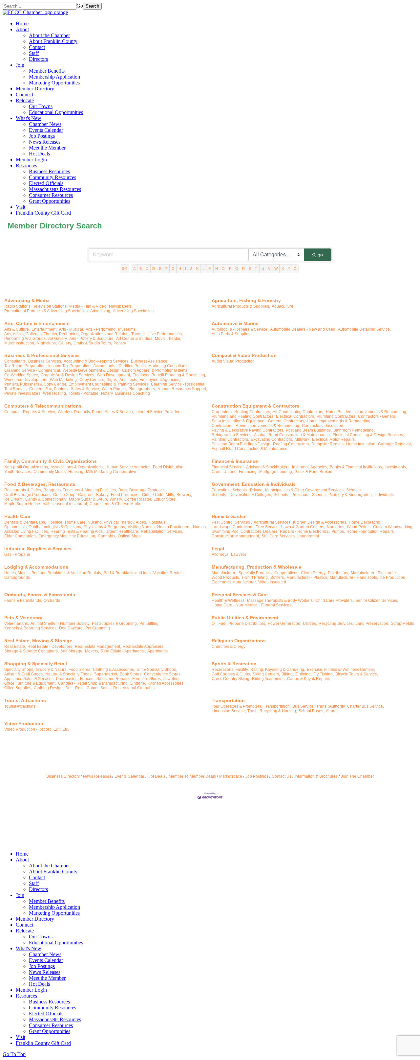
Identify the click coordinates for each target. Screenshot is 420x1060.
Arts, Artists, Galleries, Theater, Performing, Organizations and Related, (67, 334)
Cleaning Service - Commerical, (32, 370)
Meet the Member (47, 148)
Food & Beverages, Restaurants (39, 484)
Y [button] (289, 269)
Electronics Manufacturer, (234, 582)
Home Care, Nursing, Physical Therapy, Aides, (106, 522)
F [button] (166, 269)
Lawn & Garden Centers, (303, 527)
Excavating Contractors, (272, 439)
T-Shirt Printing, (255, 577)
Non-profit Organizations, (26, 467)
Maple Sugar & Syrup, (88, 499)
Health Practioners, (174, 527)
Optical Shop (129, 536)
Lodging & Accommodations (36, 567)
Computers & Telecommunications (42, 406)
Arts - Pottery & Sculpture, (92, 338)
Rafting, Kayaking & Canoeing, (277, 669)
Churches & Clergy (228, 646)
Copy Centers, (92, 379)
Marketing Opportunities (54, 82)
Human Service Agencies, (128, 467)
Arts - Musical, (71, 329)
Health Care (17, 516)
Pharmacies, (67, 678)
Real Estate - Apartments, (123, 651)
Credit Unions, (224, 471)
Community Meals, (50, 471)
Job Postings (42, 136)
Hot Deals (39, 153)
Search (92, 6)
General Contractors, (286, 421)
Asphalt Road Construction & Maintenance (249, 448)
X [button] (283, 269)
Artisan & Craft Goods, (24, 674)
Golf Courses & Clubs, (231, 674)
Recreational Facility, (230, 669)
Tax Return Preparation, (25, 366)
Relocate (25, 100)
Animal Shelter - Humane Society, (60, 623)
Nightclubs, (47, 343)
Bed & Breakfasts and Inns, (128, 573)
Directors (38, 59)
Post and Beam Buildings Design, (241, 444)
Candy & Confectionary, (46, 499)
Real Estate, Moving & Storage (38, 640)
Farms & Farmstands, (23, 600)
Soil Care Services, (279, 536)
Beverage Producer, (147, 490)
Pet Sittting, (149, 623)
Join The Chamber (357, 776)
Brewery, (184, 494)
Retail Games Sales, (93, 688)
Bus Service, (303, 706)
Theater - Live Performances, (157, 334)
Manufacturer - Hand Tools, (354, 577)
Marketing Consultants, (168, 366)
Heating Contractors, (252, 412)
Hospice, (55, 522)
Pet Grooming (97, 628)
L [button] (203, 269)
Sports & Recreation (234, 663)
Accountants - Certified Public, (120, 366)
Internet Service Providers (158, 412)
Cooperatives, (286, 573)
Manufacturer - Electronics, (374, 573)
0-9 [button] (124, 269)
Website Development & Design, (91, 370)
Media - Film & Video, (88, 306)
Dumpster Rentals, (328, 444)
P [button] (230, 269)
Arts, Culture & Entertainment (37, 323)
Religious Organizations (239, 640)
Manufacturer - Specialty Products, (242, 573)
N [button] (216, 269)
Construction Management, (236, 536)
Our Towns (40, 106)
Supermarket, (106, 674)
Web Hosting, (55, 393)
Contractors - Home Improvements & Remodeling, (256, 425)
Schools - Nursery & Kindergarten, (342, 494)
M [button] (209, 269)
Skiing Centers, (266, 674)
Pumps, (338, 531)
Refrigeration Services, (232, 435)
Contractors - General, (377, 416)
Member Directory (35, 88)
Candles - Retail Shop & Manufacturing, (93, 683)
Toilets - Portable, (84, 393)
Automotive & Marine (235, 323)
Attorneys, (220, 554)
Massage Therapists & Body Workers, (280, 600)
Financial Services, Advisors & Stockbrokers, (251, 467)
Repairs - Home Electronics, (305, 531)
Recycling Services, (336, 623)
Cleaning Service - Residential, (178, 384)
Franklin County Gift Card (43, 213)
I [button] (185, 269)
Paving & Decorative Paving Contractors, (248, 430)
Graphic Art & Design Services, (68, 375)
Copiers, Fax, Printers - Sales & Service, (64, 389)
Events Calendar (46, 130)
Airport (332, 711)
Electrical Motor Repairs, (334, 439)
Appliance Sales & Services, (29, 678)
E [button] (160, 269)
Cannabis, (107, 536)
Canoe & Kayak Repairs (308, 678)
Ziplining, (303, 674)
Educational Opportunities (56, 112)
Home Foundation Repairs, (370, 531)
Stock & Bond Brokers (314, 471)
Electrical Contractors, (295, 416)
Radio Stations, (18, 306)
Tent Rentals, (16, 389)
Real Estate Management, (98, 646)
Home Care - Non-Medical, (236, 605)
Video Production (23, 723)
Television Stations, (50, 306)
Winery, (116, 499)
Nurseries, (336, 527)
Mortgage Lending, (276, 471)
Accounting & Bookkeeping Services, (96, 361)
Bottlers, (277, 577)
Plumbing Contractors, (336, 416)
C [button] (147, 269)
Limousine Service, (229, 711)
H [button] (179, 269)
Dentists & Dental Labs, (25, 522)
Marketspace (230, 776)
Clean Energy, (313, 573)
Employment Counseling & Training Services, (109, 384)
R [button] (243, 269)
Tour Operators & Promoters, (237, 706)
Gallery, (65, 343)
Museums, (127, 329)
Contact (37, 47)
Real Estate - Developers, (50, 646)
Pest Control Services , (232, 522)
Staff (34, 53)
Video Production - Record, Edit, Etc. (36, 729)
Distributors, (338, 573)
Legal (218, 548)
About (22, 29)
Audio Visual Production (233, 361)
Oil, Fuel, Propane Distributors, (239, 623)
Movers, (92, 651)
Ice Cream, (14, 499)
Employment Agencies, (159, 379)
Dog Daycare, (71, 628)
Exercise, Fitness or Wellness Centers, (341, 669)
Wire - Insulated (272, 582)
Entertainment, (44, 329)
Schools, (354, 490)
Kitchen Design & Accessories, (320, 522)
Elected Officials (46, 183)
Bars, (123, 490)
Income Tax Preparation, (70, 366)
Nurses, (200, 527)
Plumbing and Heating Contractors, (243, 416)
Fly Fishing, (323, 674)
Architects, (128, 379)
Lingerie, (138, 683)
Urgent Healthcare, (122, 531)
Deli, (69, 688)
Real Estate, (15, 646)
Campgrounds (17, 577)
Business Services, (45, 361)
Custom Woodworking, (393, 527)
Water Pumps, (114, 389)
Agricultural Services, (272, 522)
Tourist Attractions (25, 700)
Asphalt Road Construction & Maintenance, (292, 435)
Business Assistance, (149, 361)
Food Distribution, (168, 467)
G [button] (173, 269)
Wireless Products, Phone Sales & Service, (96, 412)
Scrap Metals (402, 623)
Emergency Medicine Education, (67, 536)
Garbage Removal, (395, 444)
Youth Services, (18, 471)
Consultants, (15, 361)
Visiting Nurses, (142, 527)
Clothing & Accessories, (114, 669)
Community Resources (52, 177)
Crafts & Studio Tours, (93, 343)
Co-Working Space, (21, 375)
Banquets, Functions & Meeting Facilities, (80, 490)
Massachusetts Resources (55, 189)
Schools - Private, (247, 490)
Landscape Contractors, (233, 527)
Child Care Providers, (334, 600)
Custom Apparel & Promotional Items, (155, 370)
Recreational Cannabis (134, 688)
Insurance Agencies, (310, 467)
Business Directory (63, 776)
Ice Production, (393, 577)
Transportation (228, 700)
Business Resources (49, 171)
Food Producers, (125, 494)
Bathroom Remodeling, (354, 430)
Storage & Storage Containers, (31, 651)
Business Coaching (132, 393)
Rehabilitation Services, (162, 531)
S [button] (250, 269)
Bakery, (102, 494)
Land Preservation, (372, 623)
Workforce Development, (26, 379)
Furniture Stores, (147, 678)
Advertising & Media (27, 300)
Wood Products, (226, 577)
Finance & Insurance (235, 461)
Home (22, 23)
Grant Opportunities (49, 201)
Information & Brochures (316, 776)
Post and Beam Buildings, (309, 430)
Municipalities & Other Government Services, (305, 490)
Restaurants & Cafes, (23, 490)
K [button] (197, 269)
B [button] (140, 269)
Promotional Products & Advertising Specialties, (46, 311)
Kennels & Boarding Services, (30, 628)
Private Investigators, (22, 393)
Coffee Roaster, (138, 499)
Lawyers (238, 554)
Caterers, (86, 494)
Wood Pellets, (359, 527)
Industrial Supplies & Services (38, 548)
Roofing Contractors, (291, 444)
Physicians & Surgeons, (105, 527)
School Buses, (311, 711)
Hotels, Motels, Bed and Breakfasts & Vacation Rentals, (53, 573)
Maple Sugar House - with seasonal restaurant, (46, 504)
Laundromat (308, 536)
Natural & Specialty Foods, (69, 674)
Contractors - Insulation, (323, 425)
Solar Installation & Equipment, (239, 421)
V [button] (269, 269)
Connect (24, 94)
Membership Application (54, 77)
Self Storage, (71, 651)
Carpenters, (222, 412)
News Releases (44, 142)
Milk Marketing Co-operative (111, 471)
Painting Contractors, (230, 439)
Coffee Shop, (64, 494)
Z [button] (295, 269)
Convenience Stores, (162, 674)
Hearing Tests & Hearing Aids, (77, 531)
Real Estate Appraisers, (143, 646)
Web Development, (114, 375)
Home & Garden (229, 516)
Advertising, (100, 311)
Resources (26, 165)
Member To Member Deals (192, 776)
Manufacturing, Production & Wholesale (256, 567)
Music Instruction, (19, 343)
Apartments (157, 651)
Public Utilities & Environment (245, 617)
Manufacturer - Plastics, (307, 577)
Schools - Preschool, (292, 494)
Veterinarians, (16, 623)
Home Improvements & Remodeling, (339, 421)
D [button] (153, 269)
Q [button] (236, 269)
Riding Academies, (268, 678)
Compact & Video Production (244, 355)
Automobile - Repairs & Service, (240, 329)
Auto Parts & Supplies (231, 334)
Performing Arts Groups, (25, 338)
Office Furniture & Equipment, (30, 683)
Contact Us (281, 776)
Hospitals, (157, 522)
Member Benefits (47, 71)
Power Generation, (284, 623)
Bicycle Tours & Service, (356, 674)
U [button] (263, 269)
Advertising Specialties (133, 311)
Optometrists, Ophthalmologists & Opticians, (43, 527)
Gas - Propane (17, 554)
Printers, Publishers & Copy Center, (35, 384)
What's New (28, 118)
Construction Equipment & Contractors (255, 406)
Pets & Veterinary (23, 617)
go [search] (320, 254)
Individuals (384, 494)
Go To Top (14, 1054)
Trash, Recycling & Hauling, (272, 711)
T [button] (256, 269)
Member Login (31, 159)
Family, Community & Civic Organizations (50, 461)
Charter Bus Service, (365, 706)
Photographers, (142, 389)
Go (79, 6)
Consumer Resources (51, 195)
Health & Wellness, (228, 600)
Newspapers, (121, 306)
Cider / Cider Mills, (158, 494)
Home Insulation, (361, 444)
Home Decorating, (365, 522)
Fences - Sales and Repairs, (105, 678)
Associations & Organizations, (77, 467)
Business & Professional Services (42, 355)
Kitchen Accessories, (166, 683)
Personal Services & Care (240, 594)
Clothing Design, (49, 688)
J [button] (191, 269)
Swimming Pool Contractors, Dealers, (245, 531)
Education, (221, 490)
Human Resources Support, (182, 389)
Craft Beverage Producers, (28, 494)
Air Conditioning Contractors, (298, 412)
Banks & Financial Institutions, (356, 467)
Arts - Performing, (101, 329)
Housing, (76, 471)
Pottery (120, 343)
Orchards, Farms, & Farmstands (39, 594)
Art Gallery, (58, 338)
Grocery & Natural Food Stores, (63, 669)
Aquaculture (282, 306)
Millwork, (302, 439)
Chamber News (45, 124)
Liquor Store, (165, 499)
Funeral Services (276, 605)
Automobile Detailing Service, (364, 329)
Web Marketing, (64, 379)
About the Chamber (49, 35)
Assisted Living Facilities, (26, 531)
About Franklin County (53, 41)
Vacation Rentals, (168, 573)
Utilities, (310, 623)
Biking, (288, 674)
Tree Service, (268, 527)
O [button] (223, 269)
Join (20, 65)
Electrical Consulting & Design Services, (368, 435)
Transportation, (277, 706)
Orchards (52, 600)
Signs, (112, 379)
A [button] (134, 269)
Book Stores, (131, 674)
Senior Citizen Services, (376, 600)
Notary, (107, 393)
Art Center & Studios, (134, 338)
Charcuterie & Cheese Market (116, 504)
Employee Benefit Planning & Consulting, (169, 375)
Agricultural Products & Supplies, (241, 306)
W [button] (276, 269)
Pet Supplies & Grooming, (115, 623)
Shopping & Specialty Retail (35, 663)
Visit (20, 207)
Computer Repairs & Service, (30, 412)
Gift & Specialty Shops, (156, 669)
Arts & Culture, (17, 329)
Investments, (396, 467)
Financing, (248, 471)
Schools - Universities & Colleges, (242, 494)
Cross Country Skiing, (231, 678)
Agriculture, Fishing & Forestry (246, 300)
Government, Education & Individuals (254, 484)
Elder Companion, (20, 536)
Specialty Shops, (19, 669)
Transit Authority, (331, 706)
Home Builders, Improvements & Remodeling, (366, 412)
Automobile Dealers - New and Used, (303, 329)
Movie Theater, (168, 338)
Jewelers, (171, 678)
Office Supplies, (18, 688)
